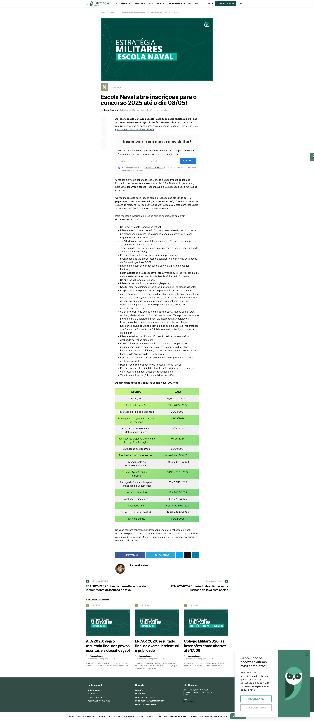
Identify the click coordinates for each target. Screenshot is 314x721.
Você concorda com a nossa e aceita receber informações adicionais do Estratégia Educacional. (159, 169)
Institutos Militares (145, 697)
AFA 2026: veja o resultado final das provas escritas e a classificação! (108, 646)
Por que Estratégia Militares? (149, 701)
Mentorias (140, 694)
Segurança (93, 694)
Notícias (113, 13)
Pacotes (139, 690)
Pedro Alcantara (111, 110)
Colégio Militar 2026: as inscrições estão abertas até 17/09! (205, 646)
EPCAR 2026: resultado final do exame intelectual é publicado (157, 646)
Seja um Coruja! (225, 4)
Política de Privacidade (154, 168)
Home (103, 13)
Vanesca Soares (96, 656)
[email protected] (189, 702)
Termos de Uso (95, 697)
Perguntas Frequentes (146, 704)
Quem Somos (94, 690)
